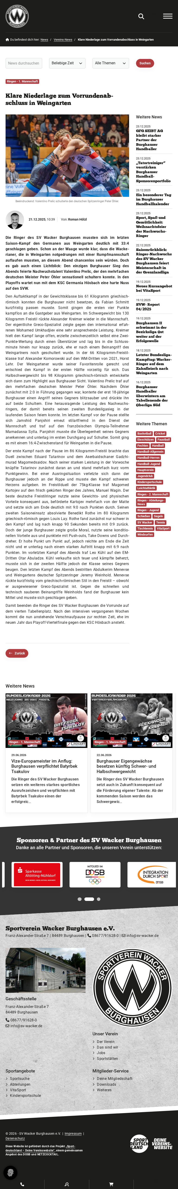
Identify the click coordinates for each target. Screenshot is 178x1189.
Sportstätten (107, 1058)
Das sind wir (107, 1047)
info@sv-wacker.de (141, 935)
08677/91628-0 (105, 935)
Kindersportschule (25, 1095)
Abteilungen (20, 1084)
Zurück (20, 653)
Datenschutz (15, 1138)
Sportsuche (19, 1079)
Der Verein (105, 1042)
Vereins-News (63, 39)
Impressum (73, 1133)
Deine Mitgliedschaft (114, 1079)
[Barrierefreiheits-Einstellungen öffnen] (154, 16)
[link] (46, 753)
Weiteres (104, 1090)
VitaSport (18, 1090)
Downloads (106, 1084)
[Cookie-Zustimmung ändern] (10, 1173)
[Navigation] (165, 16)
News (44, 39)
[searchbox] (24, 63)
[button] (79, 899)
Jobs (101, 1053)
